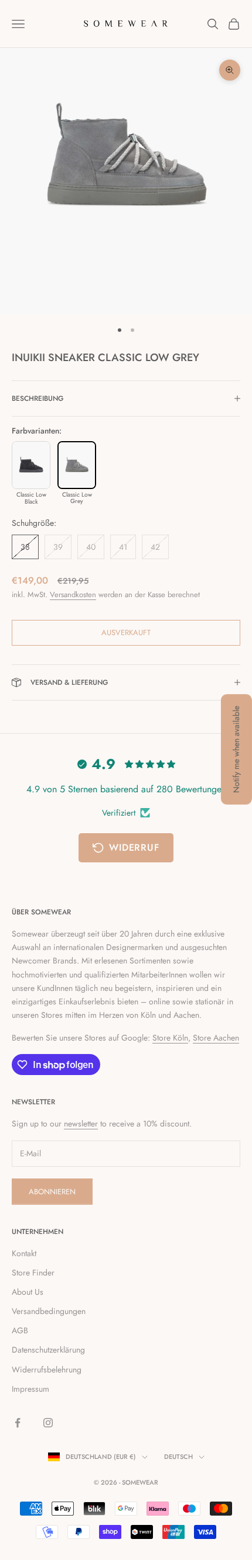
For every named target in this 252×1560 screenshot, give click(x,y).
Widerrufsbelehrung (46, 1369)
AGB (20, 1330)
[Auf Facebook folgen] (17, 1423)
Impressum (30, 1389)
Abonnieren (52, 1191)
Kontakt (24, 1253)
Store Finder (33, 1272)
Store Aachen (216, 1038)
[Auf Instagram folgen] (48, 1423)
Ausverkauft (126, 632)
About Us (27, 1292)
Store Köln (170, 1038)
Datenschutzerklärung (48, 1350)
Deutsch (178, 1456)
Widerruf (134, 847)
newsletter (81, 1123)
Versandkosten (73, 594)
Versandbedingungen (49, 1311)
